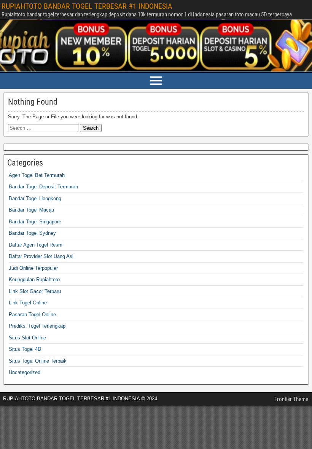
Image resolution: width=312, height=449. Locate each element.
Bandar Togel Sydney (32, 233)
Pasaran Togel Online (32, 314)
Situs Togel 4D (25, 349)
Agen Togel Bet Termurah (37, 175)
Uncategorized (24, 372)
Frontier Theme (291, 399)
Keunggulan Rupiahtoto (34, 279)
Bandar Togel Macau (31, 210)
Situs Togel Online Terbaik (38, 361)
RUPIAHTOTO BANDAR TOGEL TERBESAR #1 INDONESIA (87, 6)
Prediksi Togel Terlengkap (37, 326)
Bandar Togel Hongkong (35, 198)
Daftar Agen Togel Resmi (36, 245)
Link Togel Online (28, 303)
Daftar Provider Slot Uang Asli (42, 256)
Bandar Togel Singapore (35, 221)
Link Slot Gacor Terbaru (35, 291)
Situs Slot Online (27, 338)
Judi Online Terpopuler (33, 268)
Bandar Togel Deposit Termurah (43, 186)
